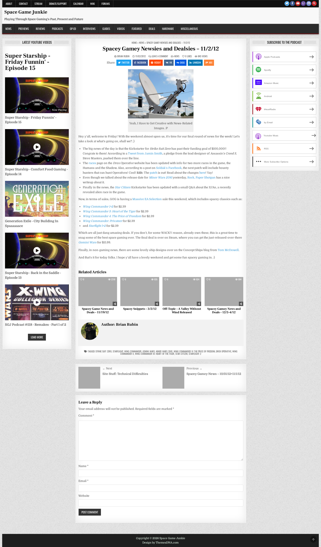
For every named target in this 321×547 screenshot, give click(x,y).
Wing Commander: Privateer (102, 221)
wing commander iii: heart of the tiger (154, 353)
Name (83, 466)
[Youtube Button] (297, 3)
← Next (107, 368)
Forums (106, 3)
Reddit (157, 62)
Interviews (89, 28)
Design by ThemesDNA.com (160, 542)
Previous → (194, 368)
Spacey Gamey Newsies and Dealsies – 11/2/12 (161, 48)
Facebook (141, 62)
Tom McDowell (228, 250)
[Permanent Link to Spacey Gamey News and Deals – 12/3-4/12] (224, 291)
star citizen (181, 353)
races (92, 163)
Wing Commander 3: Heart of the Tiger (109, 211)
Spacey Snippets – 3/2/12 (140, 309)
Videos (121, 28)
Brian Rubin (123, 56)
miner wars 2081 (164, 351)
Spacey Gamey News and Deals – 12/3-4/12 (224, 311)
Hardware (168, 28)
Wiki (92, 3)
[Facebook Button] (292, 3)
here (202, 172)
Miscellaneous (189, 28)
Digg (182, 62)
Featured (137, 28)
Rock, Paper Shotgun (201, 177)
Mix (210, 62)
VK (170, 62)
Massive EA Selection (147, 199)
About (9, 3)
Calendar (78, 3)
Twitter (125, 62)
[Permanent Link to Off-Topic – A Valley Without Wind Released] (181, 291)
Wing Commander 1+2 (98, 206)
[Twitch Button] (303, 3)
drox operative (223, 351)
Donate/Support (58, 3)
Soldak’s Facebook (169, 168)
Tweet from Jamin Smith (145, 153)
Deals (152, 28)
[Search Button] (314, 3)
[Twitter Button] (287, 3)
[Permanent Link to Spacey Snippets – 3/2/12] (139, 291)
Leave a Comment (160, 56)
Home (134, 42)
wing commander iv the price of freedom (194, 351)
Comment (86, 415)
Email (83, 481)
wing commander (133, 351)
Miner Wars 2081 (160, 177)
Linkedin (197, 62)
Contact (23, 3)
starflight (118, 351)
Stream (38, 3)
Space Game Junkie (25, 12)
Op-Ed (73, 28)
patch (153, 172)
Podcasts (57, 28)
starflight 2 (195, 353)
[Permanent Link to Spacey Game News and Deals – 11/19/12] (97, 291)
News (8, 28)
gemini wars (149, 351)
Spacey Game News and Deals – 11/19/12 (98, 311)
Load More (37, 337)
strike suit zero (103, 351)
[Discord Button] (308, 3)
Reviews (40, 28)
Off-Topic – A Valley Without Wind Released (182, 311)
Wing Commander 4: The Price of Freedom (112, 216)
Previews (23, 28)
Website (83, 495)
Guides (106, 28)
